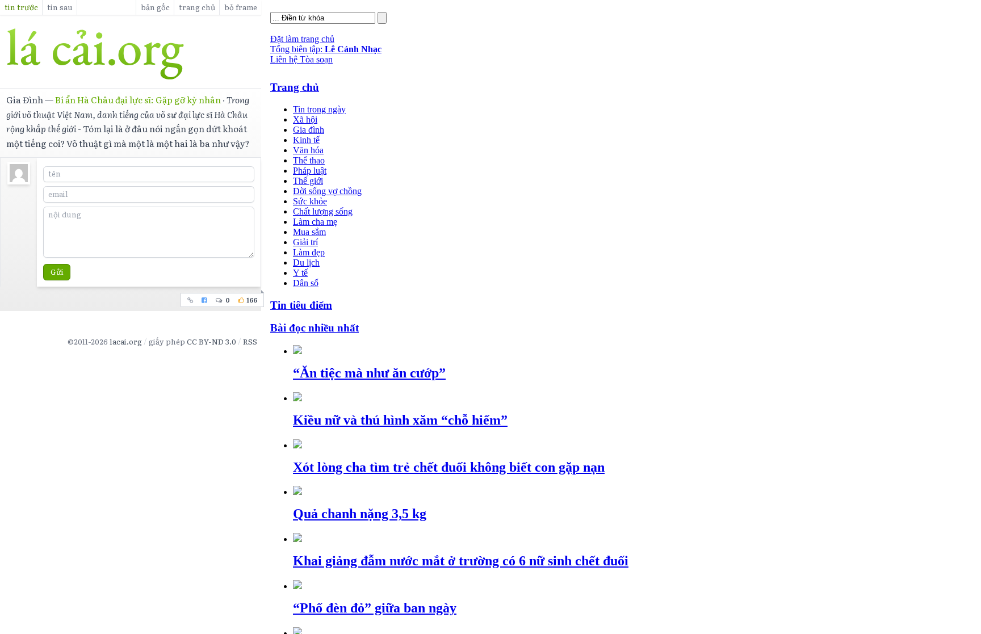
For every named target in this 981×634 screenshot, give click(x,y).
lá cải (130, 53)
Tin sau (60, 7)
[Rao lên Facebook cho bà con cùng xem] (205, 299)
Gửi (57, 271)
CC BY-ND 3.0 (211, 341)
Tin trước (21, 7)
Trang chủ (197, 7)
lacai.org (126, 341)
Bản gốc (155, 7)
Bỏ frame (240, 7)
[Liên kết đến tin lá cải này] (190, 299)
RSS (250, 341)
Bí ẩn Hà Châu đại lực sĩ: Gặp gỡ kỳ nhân (138, 99)
